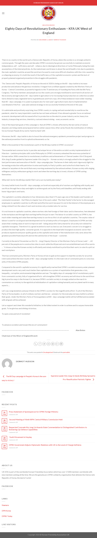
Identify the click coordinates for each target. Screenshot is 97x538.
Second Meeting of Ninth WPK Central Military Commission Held (35, 419)
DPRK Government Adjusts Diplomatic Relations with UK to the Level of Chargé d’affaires (45, 445)
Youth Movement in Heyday (20, 437)
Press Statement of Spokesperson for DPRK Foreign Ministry (33, 412)
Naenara (5, 505)
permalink (66, 352)
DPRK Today (7, 516)
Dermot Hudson (60, 40)
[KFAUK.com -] (48, 13)
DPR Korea (6, 511)
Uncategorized (48, 25)
